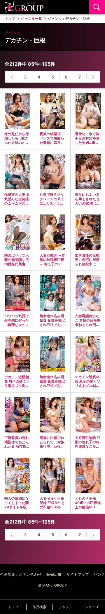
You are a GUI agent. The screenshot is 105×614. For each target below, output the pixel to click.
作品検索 (39, 607)
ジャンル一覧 (31, 18)
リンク (99, 574)
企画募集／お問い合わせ (21, 574)
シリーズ (92, 607)
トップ (13, 607)
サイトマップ (77, 574)
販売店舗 (54, 574)
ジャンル (66, 607)
